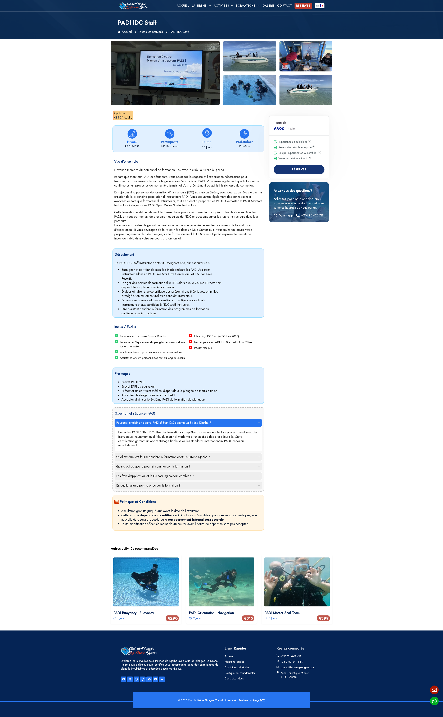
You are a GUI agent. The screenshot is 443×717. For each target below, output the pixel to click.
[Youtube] (155, 679)
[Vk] (162, 679)
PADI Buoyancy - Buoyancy (133, 612)
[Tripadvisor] (149, 679)
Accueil (183, 6)
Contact (284, 6)
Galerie (269, 6)
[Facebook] (123, 679)
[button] (188, 423)
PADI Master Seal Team (282, 612)
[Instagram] (136, 679)
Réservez (299, 169)
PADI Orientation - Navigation (211, 612)
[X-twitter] (130, 679)
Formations (245, 6)
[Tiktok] (143, 679)
